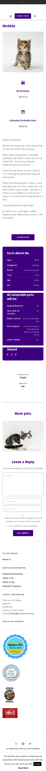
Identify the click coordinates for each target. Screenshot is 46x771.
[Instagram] (23, 744)
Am (23, 386)
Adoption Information (13, 574)
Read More (23, 768)
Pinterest (16, 354)
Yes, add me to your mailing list (23, 526)
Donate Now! (23, 16)
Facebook (8, 354)
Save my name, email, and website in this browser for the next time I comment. (23, 520)
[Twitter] (30, 744)
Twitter (12, 354)
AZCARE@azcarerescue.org (21, 613)
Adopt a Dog (8, 582)
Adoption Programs (12, 586)
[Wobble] (23, 52)
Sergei (23, 377)
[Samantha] (23, 436)
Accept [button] (37, 764)
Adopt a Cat (8, 578)
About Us (7, 559)
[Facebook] (16, 744)
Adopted (35, 265)
